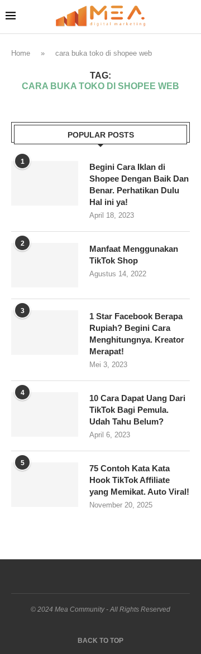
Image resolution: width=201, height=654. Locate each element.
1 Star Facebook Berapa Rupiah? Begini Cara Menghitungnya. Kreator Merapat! (136, 333)
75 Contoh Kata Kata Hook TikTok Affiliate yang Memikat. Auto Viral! (139, 479)
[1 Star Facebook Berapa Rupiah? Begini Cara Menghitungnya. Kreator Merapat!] (44, 332)
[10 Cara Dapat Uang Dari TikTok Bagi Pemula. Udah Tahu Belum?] (44, 414)
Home (20, 53)
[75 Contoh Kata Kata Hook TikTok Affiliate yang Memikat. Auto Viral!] (44, 484)
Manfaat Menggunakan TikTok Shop (133, 254)
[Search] (189, 16)
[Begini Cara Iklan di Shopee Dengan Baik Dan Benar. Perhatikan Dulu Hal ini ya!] (44, 183)
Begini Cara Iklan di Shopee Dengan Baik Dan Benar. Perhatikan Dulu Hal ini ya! (139, 184)
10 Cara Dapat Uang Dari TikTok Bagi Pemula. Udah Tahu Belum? (137, 409)
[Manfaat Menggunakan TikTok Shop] (44, 265)
